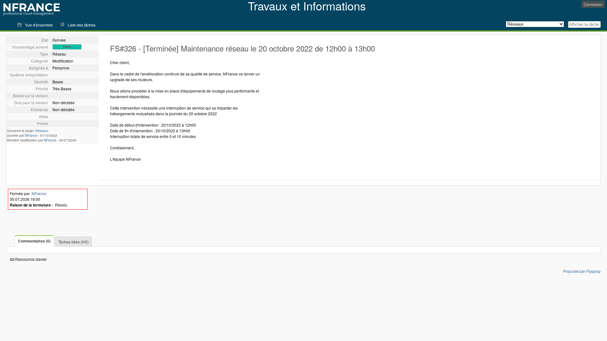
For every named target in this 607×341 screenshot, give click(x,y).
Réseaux (41, 131)
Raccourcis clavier (30, 259)
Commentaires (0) (34, 241)
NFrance (31, 135)
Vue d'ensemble (39, 24)
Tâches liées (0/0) (73, 241)
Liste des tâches (81, 24)
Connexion (593, 4)
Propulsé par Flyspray (582, 271)
